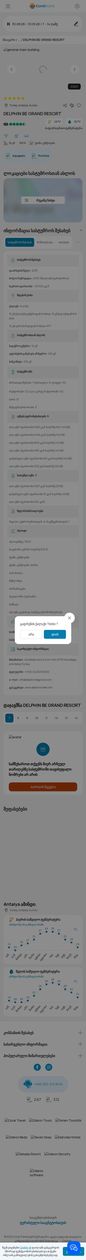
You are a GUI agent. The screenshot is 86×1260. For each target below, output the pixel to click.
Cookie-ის (25, 1247)
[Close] (69, 618)
